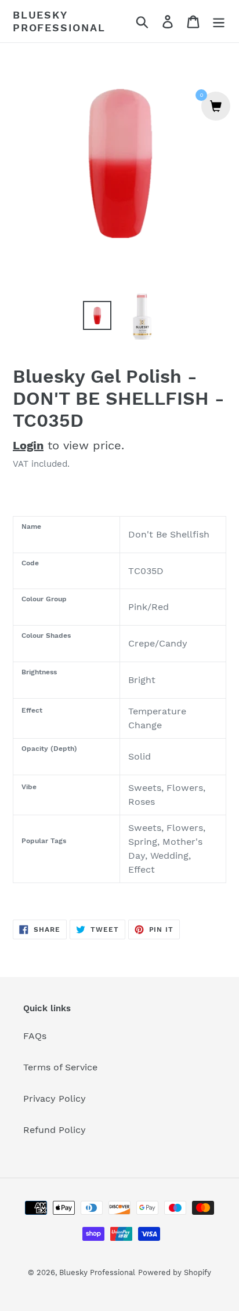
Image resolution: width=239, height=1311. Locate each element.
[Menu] (218, 21)
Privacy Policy (54, 1098)
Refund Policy (54, 1129)
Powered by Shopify (174, 1272)
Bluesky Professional (59, 21)
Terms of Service (60, 1067)
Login (28, 445)
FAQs (34, 1035)
